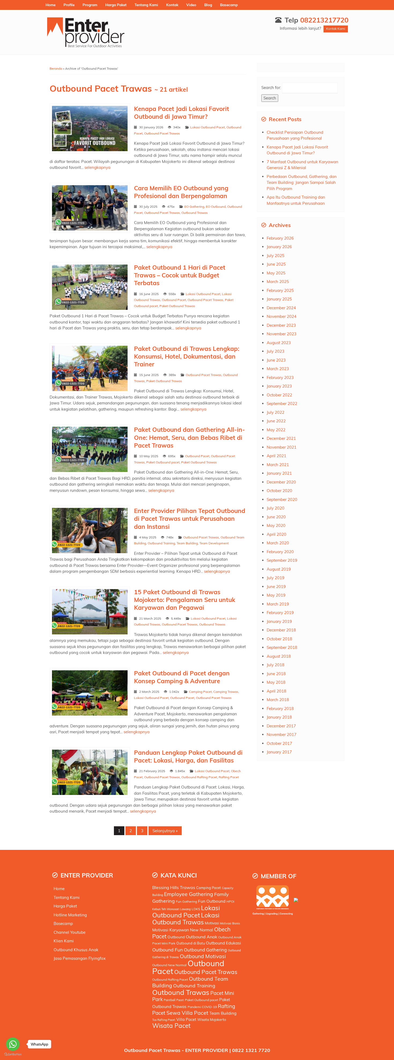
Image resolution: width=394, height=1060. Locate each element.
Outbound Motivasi (203, 956)
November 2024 (281, 316)
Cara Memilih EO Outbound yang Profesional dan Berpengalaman (181, 192)
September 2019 (282, 560)
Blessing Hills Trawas (173, 887)
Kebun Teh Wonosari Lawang (171, 909)
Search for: (271, 87)
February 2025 (280, 290)
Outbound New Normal (169, 965)
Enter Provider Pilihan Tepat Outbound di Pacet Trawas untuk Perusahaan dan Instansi (189, 518)
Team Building (187, 543)
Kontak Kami (335, 29)
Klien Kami (64, 940)
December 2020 (281, 482)
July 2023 (275, 351)
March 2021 (278, 464)
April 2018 (276, 691)
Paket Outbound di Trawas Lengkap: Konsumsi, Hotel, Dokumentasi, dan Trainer (186, 356)
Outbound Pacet (174, 300)
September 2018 (282, 647)
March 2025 (278, 281)
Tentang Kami (146, 4)
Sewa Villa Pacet (187, 1012)
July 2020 (275, 508)
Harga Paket (116, 4)
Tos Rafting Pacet (163, 1020)
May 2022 (276, 429)
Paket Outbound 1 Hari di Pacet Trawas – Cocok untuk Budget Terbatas (179, 275)
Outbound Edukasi (223, 943)
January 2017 (279, 751)
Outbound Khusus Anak (76, 949)
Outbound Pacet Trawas (162, 133)
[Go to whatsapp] (13, 1044)
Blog (208, 4)
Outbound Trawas (194, 213)
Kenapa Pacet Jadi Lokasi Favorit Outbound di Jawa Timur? (181, 112)
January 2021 (279, 473)
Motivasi (212, 923)
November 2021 (281, 447)
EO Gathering (194, 206)
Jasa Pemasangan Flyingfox (80, 958)
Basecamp (229, 4)
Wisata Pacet (171, 1025)
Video (191, 4)
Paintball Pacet (174, 1000)
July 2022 (275, 412)
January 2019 (279, 621)
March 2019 (278, 604)
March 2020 (278, 542)
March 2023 (278, 368)
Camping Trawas (225, 692)
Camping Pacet (200, 692)
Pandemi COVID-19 (202, 1007)
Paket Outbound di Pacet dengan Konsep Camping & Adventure (182, 677)
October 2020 (279, 490)
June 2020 (276, 516)
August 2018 (279, 656)
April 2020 (276, 534)
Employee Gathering (188, 894)
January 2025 (279, 299)
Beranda (56, 68)
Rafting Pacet (229, 777)
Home (50, 4)
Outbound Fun (167, 950)
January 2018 (279, 717)
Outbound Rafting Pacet (199, 777)
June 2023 (276, 360)
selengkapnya (97, 167)
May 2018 (276, 682)
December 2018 (281, 630)
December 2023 (281, 325)
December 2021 (281, 438)
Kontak (172, 4)
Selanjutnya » (165, 830)
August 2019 (279, 569)
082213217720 (324, 20)
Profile (69, 4)
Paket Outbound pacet (163, 462)
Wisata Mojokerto (211, 1019)
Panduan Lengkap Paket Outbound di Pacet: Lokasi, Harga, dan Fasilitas (188, 756)
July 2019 (275, 577)
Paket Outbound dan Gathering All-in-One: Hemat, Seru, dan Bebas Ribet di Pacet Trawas (189, 437)
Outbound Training (161, 543)
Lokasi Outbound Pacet (207, 127)
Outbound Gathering (205, 950)
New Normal (201, 929)
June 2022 (276, 420)
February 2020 (280, 551)
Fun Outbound (211, 901)
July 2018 (275, 664)
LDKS (196, 909)
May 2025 (276, 273)
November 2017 (281, 734)
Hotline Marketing (70, 914)
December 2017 (281, 725)
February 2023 (280, 377)
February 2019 (280, 612)
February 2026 (280, 238)
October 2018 (279, 638)
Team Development (214, 543)
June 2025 (276, 264)
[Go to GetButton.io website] (12, 1054)
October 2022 (279, 394)
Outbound (176, 937)
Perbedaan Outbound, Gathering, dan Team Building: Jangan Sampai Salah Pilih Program (302, 182)
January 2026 (279, 246)
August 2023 (279, 342)
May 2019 (276, 595)
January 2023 (279, 386)
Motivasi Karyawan (170, 929)
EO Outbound (216, 206)
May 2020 (276, 525)
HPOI (230, 901)
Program (90, 4)
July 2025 (275, 255)
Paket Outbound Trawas (177, 306)
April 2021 (276, 455)
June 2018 (276, 673)
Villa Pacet (186, 1019)
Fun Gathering (186, 901)
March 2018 (278, 699)
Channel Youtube (70, 932)
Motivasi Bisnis (230, 923)
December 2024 (281, 307)
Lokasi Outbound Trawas (186, 918)
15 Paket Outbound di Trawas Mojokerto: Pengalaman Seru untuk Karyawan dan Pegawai (184, 600)
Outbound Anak (201, 936)
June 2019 (276, 586)
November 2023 (281, 333)
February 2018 (280, 708)
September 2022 (282, 403)
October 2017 (279, 743)
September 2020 (282, 499)
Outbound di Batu (190, 943)
